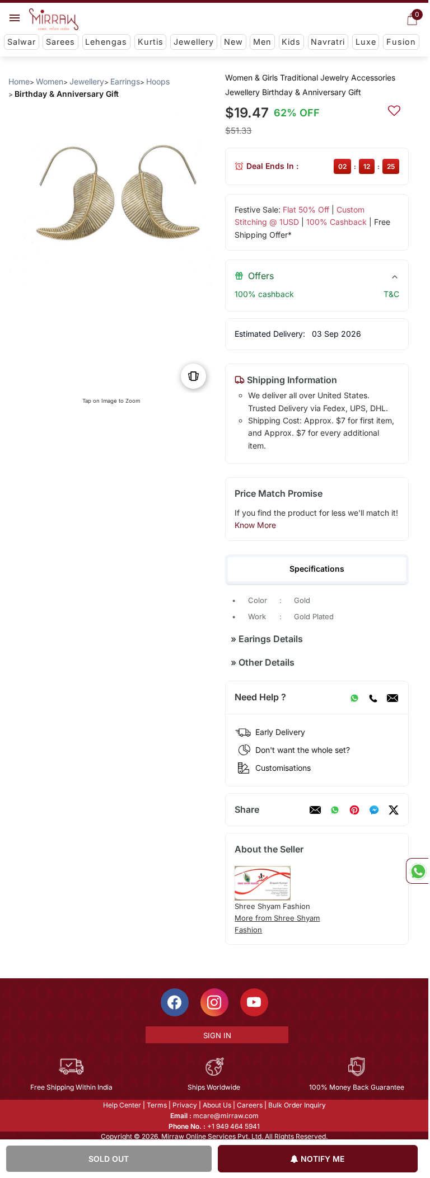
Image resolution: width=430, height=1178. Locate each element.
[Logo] (53, 19)
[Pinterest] (354, 810)
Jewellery (194, 41)
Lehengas (106, 41)
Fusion (401, 41)
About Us (217, 1105)
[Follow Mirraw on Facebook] (175, 1002)
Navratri (328, 41)
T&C (391, 294)
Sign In (217, 1035)
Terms (157, 1105)
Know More (255, 525)
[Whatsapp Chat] (417, 871)
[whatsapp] (334, 810)
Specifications (316, 568)
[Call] (372, 697)
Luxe (366, 41)
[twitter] (393, 810)
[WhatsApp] (354, 697)
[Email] (392, 697)
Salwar (21, 41)
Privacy (184, 1105)
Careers (250, 1105)
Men (262, 41)
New (233, 41)
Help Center (122, 1105)
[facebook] (374, 810)
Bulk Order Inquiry (297, 1105)
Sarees (60, 41)
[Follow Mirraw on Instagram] (214, 1002)
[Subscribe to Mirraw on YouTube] (254, 1002)
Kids (291, 41)
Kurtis (150, 41)
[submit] (394, 109)
